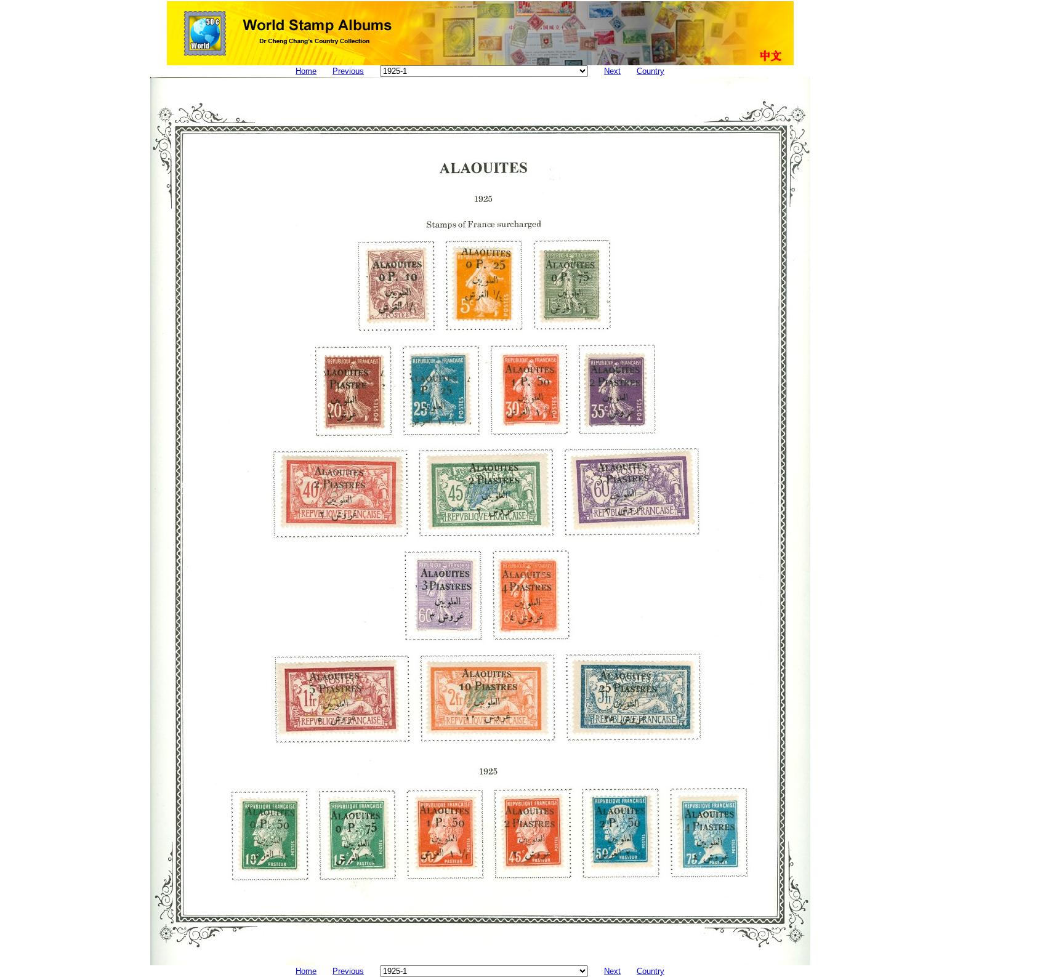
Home (306, 71)
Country (650, 71)
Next (612, 71)
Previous (348, 71)
